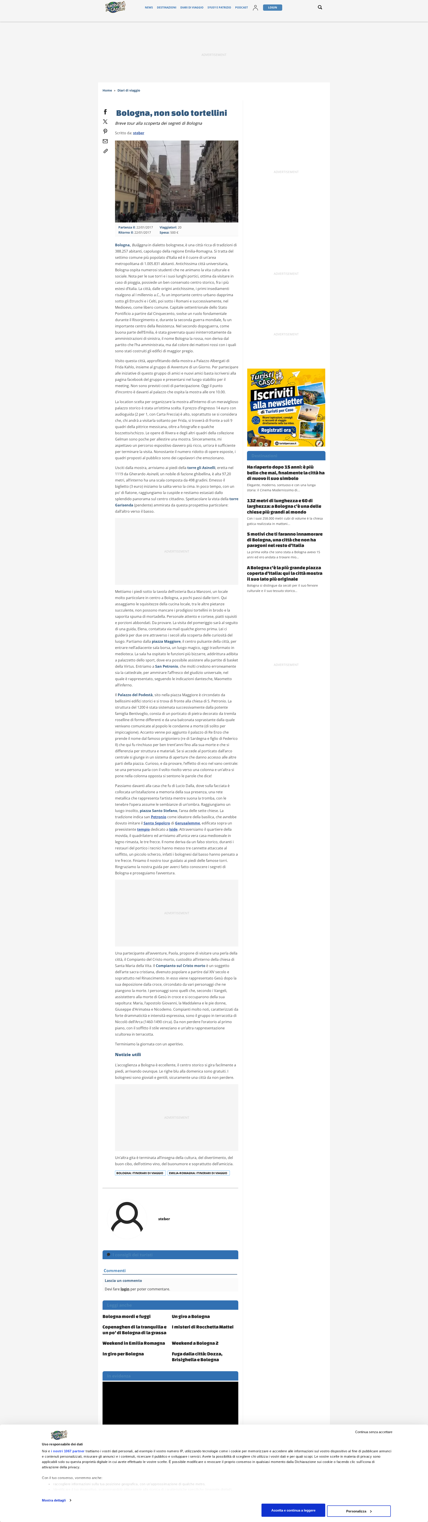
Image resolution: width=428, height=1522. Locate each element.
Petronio (158, 816)
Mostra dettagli (54, 1500)
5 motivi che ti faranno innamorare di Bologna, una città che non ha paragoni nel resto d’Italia (285, 539)
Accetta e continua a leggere (293, 1510)
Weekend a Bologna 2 (195, 1343)
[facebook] (105, 111)
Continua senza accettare (373, 1432)
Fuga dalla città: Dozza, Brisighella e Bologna (197, 1356)
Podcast (241, 7)
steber (138, 133)
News (149, 7)
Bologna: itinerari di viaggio (140, 1173)
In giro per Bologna (123, 1353)
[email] (105, 140)
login (125, 1289)
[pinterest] (105, 130)
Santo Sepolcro (157, 823)
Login (272, 7)
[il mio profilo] (255, 7)
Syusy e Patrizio (219, 7)
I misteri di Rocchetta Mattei (203, 1326)
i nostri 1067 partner (68, 1451)
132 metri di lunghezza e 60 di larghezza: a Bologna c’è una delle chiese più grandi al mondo (284, 506)
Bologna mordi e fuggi (127, 1316)
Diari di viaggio (192, 7)
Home (107, 90)
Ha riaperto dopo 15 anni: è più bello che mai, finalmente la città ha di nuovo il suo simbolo (286, 472)
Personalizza (356, 1511)
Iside (173, 829)
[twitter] (105, 120)
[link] (105, 150)
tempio (143, 829)
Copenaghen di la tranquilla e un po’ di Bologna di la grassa (135, 1329)
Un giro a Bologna (191, 1316)
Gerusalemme (187, 823)
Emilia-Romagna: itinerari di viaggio (198, 1173)
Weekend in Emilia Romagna (134, 1343)
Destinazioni (166, 7)
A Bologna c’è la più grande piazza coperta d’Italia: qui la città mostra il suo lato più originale (284, 573)
